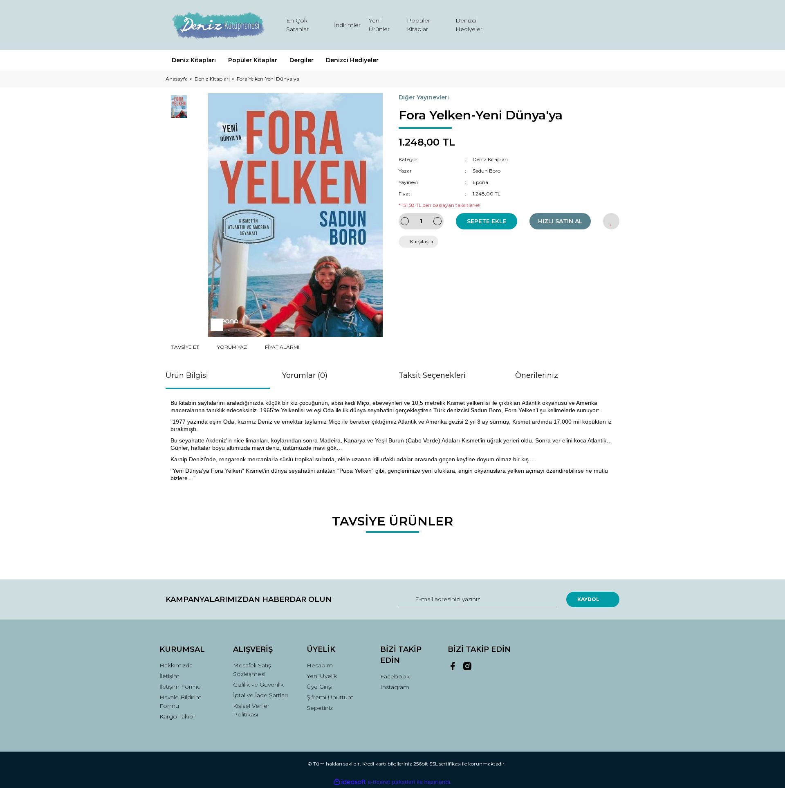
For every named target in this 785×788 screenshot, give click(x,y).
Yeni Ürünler (379, 25)
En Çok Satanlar (297, 25)
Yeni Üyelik (322, 676)
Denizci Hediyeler (468, 25)
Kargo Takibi (177, 716)
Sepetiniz (320, 708)
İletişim (169, 676)
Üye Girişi (319, 686)
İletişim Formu (180, 686)
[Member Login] (567, 25)
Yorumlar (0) (304, 375)
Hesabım (320, 665)
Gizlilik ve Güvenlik (258, 684)
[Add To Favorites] (611, 221)
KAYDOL (588, 599)
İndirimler (347, 25)
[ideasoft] (349, 782)
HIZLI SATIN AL (560, 221)
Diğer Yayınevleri (424, 97)
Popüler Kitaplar (418, 25)
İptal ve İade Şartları (260, 695)
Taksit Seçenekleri (432, 375)
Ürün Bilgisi (187, 375)
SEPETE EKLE (487, 221)
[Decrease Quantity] (405, 221)
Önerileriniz (536, 375)
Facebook (395, 676)
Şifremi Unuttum (330, 697)
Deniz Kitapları (490, 159)
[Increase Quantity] (437, 221)
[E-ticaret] (391, 782)
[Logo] (218, 25)
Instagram (394, 687)
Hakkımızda (176, 665)
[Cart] (609, 25)
